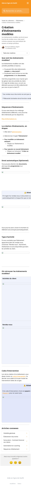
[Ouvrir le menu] (27, 3)
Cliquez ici (5, 393)
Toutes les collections (8, 20)
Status (19, 483)
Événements (19, 20)
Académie (13, 483)
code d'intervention (19, 376)
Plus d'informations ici (9, 119)
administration (17, 132)
